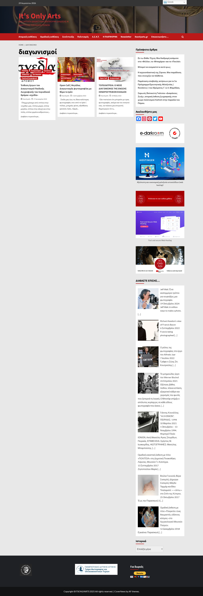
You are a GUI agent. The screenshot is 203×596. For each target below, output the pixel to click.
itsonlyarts (26, 99)
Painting (25, 71)
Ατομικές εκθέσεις (28, 36)
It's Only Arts (40, 16)
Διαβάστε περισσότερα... (30, 117)
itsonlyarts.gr (141, 36)
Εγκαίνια (47, 71)
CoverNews (120, 591)
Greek (170, 2)
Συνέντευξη (68, 36)
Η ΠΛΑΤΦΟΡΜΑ (110, 36)
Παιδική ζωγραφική (29, 78)
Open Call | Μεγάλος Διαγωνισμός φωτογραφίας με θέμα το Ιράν (76, 89)
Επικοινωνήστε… (160, 36)
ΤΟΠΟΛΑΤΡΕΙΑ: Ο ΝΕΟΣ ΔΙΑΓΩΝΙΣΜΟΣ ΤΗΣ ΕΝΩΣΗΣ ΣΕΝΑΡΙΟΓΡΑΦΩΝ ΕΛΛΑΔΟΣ (112, 89)
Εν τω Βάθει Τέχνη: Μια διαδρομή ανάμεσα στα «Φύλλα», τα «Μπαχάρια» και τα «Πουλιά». (159, 60)
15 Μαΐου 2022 (116, 96)
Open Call (103, 78)
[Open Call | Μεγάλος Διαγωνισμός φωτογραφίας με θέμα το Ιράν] (76, 69)
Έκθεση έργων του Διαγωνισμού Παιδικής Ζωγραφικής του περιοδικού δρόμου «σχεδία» (35, 90)
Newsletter (126, 36)
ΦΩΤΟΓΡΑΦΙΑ (66, 78)
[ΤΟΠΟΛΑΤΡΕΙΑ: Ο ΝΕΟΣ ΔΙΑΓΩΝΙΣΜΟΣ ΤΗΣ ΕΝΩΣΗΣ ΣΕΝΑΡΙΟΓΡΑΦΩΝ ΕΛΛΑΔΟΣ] (115, 69)
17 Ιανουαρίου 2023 (40, 99)
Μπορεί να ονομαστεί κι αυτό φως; (154, 67)
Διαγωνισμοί (36, 71)
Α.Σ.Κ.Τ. (95, 36)
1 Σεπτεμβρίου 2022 (79, 96)
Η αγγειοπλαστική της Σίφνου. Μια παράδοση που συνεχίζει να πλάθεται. (159, 74)
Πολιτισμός (83, 36)
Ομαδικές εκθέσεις (49, 36)
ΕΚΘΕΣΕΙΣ (25, 74)
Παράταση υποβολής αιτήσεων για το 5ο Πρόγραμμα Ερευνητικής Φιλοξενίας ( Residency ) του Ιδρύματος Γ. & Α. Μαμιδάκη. (159, 84)
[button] (182, 36)
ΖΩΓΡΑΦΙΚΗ (37, 74)
